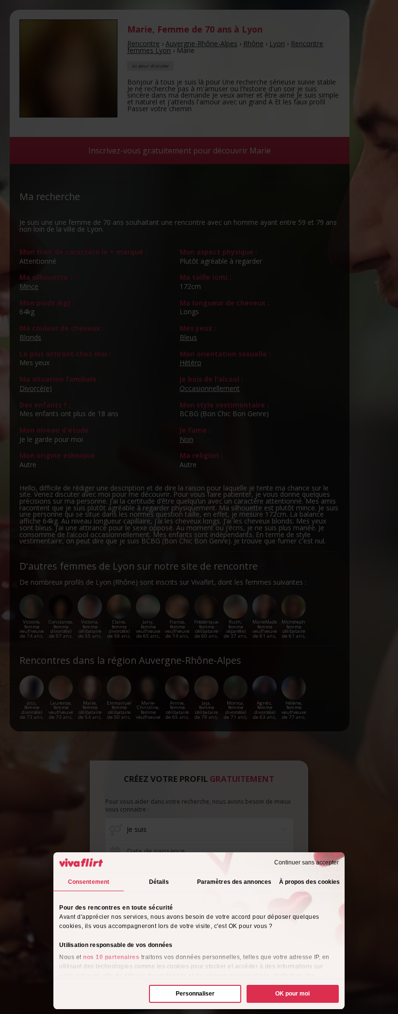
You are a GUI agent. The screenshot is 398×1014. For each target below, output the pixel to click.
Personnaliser (195, 993)
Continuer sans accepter (306, 862)
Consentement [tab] (88, 882)
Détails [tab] (159, 882)
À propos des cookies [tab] (309, 882)
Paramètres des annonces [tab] (234, 882)
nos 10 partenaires (111, 957)
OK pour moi (292, 993)
